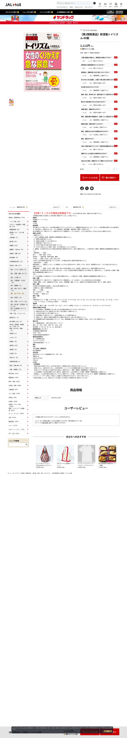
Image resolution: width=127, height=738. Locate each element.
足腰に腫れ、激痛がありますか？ (91, 109)
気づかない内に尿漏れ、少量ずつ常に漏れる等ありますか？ (98, 80)
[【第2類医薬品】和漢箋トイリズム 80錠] (42, 62)
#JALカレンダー (79, 7)
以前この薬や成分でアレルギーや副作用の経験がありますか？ (99, 146)
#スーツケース (88, 7)
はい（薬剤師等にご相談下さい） (99, 75)
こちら (107, 727)
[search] (94, 3)
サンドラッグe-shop (90, 30)
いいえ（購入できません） (96, 61)
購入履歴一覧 (47, 423)
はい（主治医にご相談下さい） (99, 127)
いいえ (84, 75)
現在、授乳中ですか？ (87, 139)
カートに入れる (91, 177)
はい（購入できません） (97, 149)
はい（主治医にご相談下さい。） (99, 135)
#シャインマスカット (62, 7)
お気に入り (114, 169)
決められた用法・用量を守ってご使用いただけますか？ (97, 161)
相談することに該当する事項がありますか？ (94, 153)
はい (84, 61)
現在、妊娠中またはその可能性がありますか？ (94, 131)
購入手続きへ (111, 177)
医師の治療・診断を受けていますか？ (92, 124)
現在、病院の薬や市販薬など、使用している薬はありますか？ (99, 116)
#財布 (71, 7)
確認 (108, 731)
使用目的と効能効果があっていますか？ (93, 65)
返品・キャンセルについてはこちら (90, 194)
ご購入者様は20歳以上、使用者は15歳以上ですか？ (96, 57)
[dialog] (62, 729)
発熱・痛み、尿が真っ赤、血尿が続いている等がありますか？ (99, 94)
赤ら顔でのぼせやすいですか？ (90, 87)
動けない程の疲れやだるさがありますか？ (93, 102)
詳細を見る (56, 207)
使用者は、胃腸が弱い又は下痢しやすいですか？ (95, 72)
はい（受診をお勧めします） (98, 83)
